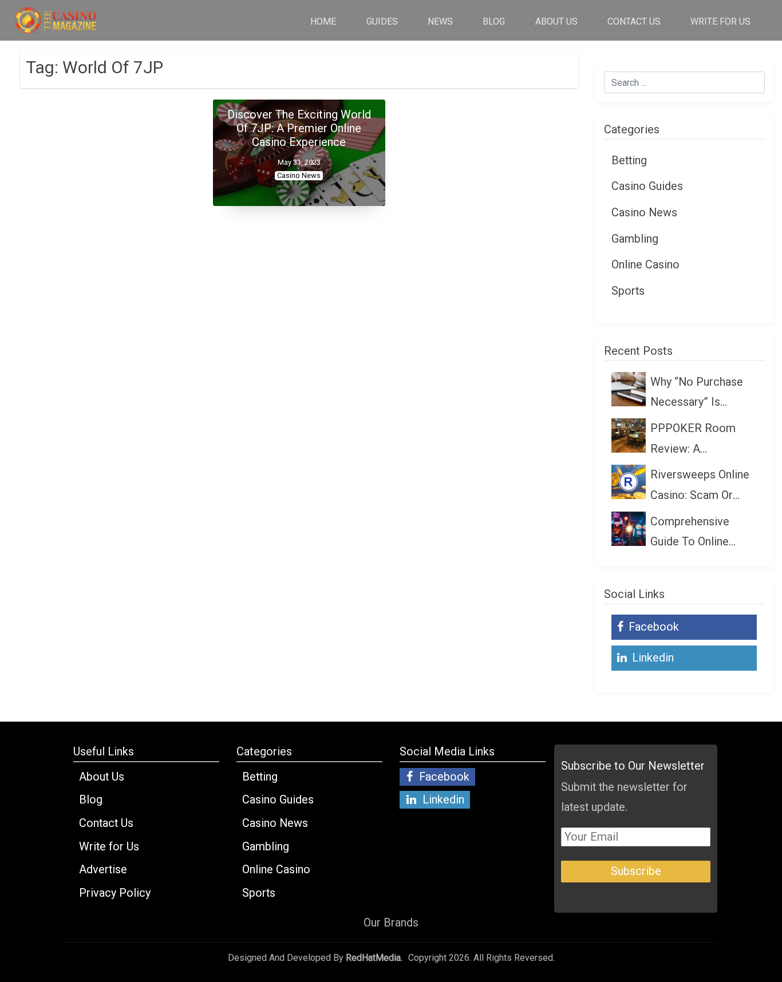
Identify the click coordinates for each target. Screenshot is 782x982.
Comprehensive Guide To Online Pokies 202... (689, 533)
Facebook (652, 626)
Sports (628, 291)
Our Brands (391, 922)
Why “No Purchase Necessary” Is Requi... (696, 394)
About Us (556, 21)
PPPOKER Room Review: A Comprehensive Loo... (693, 440)
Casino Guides (647, 186)
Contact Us (634, 21)
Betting (629, 160)
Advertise (103, 869)
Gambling (634, 239)
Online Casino (645, 264)
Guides (382, 21)
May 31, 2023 (299, 162)
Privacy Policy (115, 893)
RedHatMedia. (374, 957)
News (440, 21)
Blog (494, 21)
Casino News (299, 175)
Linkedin (651, 657)
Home (323, 21)
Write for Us (720, 21)
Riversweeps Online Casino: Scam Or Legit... (699, 486)
